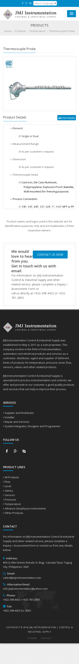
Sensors (10, 495)
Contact (46, 638)
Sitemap (32, 638)
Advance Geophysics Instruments (25, 508)
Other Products (14, 513)
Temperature (13, 504)
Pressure (10, 499)
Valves (9, 490)
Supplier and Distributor (19, 413)
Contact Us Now (50, 254)
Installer (10, 417)
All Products (12, 477)
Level (8, 486)
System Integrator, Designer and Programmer (32, 426)
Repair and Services (17, 422)
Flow (7, 482)
